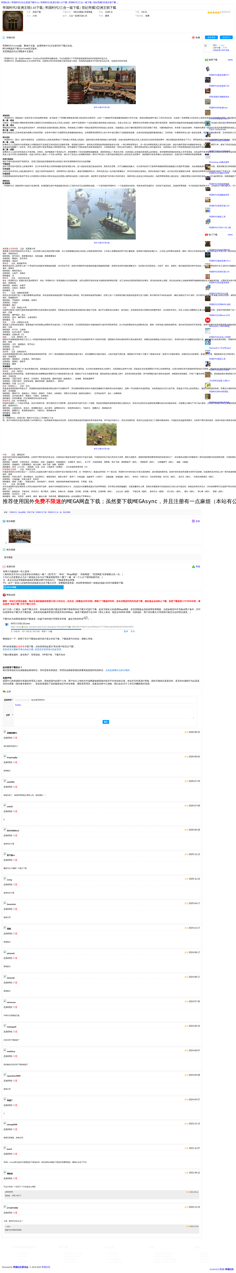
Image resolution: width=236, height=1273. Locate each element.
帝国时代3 (13, 512)
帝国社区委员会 (20, 1267)
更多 (198, 521)
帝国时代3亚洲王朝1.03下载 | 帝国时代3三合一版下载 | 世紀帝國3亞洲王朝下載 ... (79, 2)
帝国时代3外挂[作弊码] (166, 1262)
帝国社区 (5, 2)
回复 (186, 732)
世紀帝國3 (67, 512)
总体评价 (8, 700)
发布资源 (211, 37)
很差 (16, 699)
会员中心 (226, 37)
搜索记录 (204, 1262)
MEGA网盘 (11, 587)
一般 (22, 699)
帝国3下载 (31, 512)
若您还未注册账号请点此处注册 (18, 649)
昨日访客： (23, 1262)
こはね (221, 45)
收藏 (198, 37)
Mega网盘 (22, 512)
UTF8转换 (114, 1256)
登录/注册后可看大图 (102, 107)
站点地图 (204, 1256)
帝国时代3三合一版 (55, 512)
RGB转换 (113, 1253)
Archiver (213, 1269)
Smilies (18, 705)
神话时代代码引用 (163, 1253)
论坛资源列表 (70, 1262)
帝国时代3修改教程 (164, 1256)
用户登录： (23, 1253)
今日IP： (22, 1259)
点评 (8, 715)
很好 (28, 699)
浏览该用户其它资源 (221, 50)
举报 (198, 566)
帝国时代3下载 (41, 512)
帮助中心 (204, 1259)
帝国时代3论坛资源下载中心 (25, 2)
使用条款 (204, 1253)
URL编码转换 (115, 1262)
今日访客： (23, 1256)
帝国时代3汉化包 (72, 1256)
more (230, 60)
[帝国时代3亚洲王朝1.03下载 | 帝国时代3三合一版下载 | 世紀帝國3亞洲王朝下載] (13, 21)
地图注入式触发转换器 (165, 1259)
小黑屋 (221, 1269)
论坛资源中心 (70, 1259)
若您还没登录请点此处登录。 (49, 649)
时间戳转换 (114, 1259)
